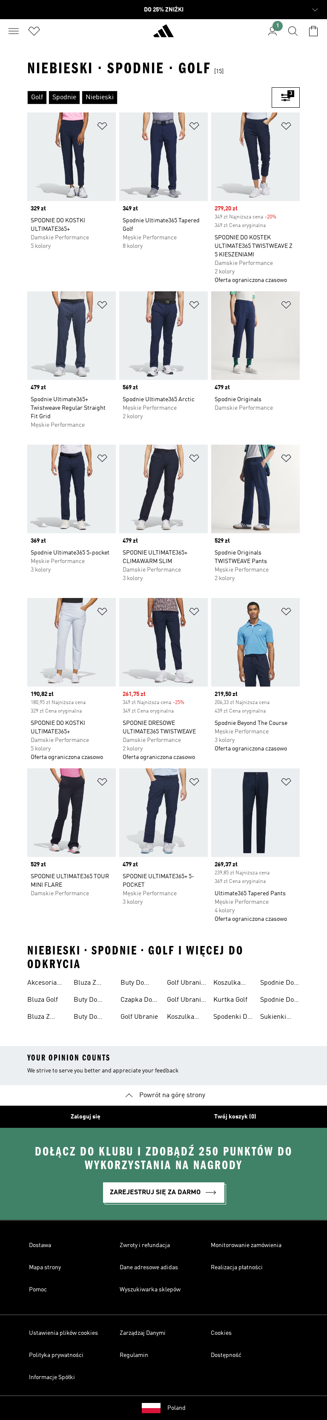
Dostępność (226, 1355)
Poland (176, 1408)
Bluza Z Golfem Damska (39, 1018)
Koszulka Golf (180, 1018)
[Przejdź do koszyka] (313, 31)
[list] (149, 97)
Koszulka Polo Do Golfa (227, 984)
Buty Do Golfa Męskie (139, 984)
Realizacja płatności (237, 1268)
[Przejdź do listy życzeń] (34, 31)
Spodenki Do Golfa (232, 1018)
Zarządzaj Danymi (143, 1333)
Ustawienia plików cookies (63, 1333)
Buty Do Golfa (85, 1001)
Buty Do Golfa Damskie (87, 1018)
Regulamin (134, 1355)
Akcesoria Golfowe (42, 984)
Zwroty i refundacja (145, 1245)
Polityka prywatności (56, 1355)
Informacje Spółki (52, 1377)
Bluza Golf (42, 1000)
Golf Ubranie (139, 1017)
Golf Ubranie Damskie (185, 984)
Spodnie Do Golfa (277, 984)
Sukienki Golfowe (273, 1018)
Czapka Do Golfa (136, 1001)
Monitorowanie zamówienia (246, 1245)
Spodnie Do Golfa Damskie (277, 1001)
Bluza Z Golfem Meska (85, 984)
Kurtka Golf (230, 1000)
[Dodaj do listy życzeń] (102, 127)
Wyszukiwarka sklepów (150, 1290)
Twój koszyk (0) (235, 1117)
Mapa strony (45, 1268)
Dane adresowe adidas (149, 1268)
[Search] (293, 31)
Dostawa (40, 1245)
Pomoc (38, 1290)
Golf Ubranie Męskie (185, 1001)
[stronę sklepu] (163, 34)
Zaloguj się (85, 1117)
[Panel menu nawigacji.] (13, 31)
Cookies (221, 1333)
